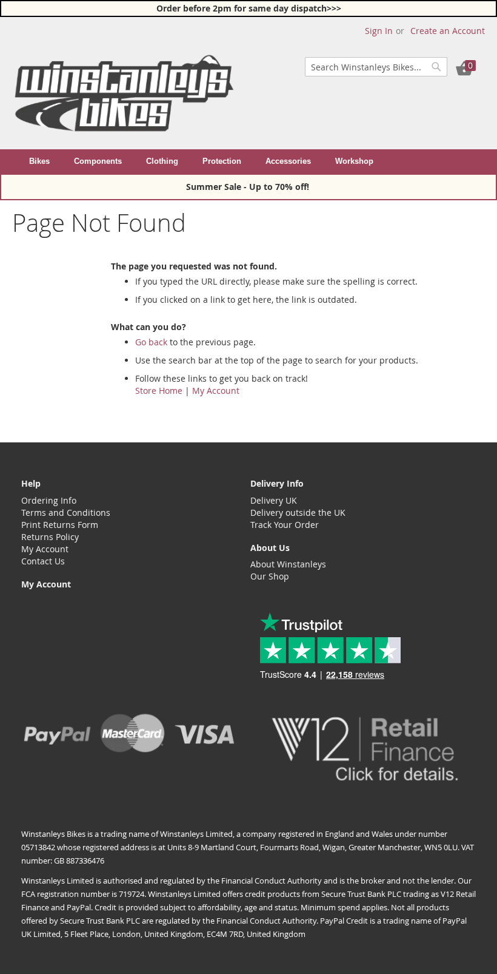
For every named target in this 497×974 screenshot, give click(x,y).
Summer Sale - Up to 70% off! (249, 186)
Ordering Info (48, 500)
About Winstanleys (288, 564)
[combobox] (376, 66)
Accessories (288, 161)
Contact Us (43, 561)
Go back (151, 342)
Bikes (39, 161)
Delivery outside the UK (297, 512)
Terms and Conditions (65, 512)
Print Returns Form (59, 524)
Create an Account (447, 30)
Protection (221, 161)
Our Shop (269, 576)
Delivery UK (273, 500)
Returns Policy (50, 537)
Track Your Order (284, 524)
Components (98, 161)
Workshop (354, 161)
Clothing (162, 161)
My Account (215, 390)
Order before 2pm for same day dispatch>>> (248, 8)
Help (31, 483)
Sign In (379, 30)
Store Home (158, 390)
